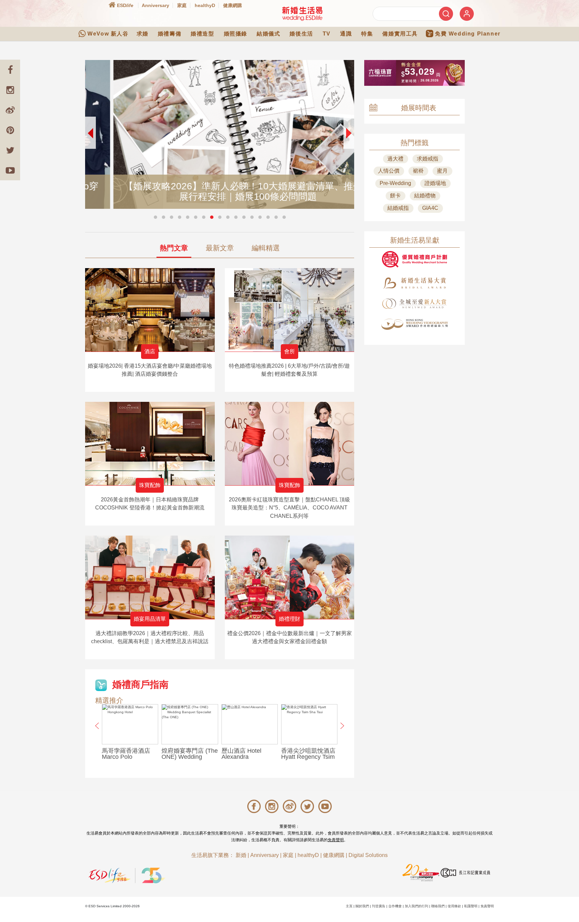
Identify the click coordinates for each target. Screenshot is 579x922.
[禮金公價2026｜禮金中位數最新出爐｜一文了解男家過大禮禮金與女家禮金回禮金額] (290, 577)
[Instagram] (10, 90)
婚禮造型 (202, 34)
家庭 (182, 5)
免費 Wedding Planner (468, 34)
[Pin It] (10, 130)
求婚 (142, 34)
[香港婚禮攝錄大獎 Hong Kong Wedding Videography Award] (414, 324)
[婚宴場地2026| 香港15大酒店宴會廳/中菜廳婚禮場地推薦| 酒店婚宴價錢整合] (150, 310)
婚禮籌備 (169, 34)
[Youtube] (10, 170)
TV (327, 34)
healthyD (205, 5)
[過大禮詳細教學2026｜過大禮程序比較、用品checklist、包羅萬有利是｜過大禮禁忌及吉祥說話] (150, 577)
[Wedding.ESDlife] (302, 13)
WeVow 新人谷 (107, 34)
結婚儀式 (268, 34)
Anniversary (155, 5)
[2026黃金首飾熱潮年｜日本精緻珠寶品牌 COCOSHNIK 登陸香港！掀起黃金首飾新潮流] (150, 443)
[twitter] (10, 150)
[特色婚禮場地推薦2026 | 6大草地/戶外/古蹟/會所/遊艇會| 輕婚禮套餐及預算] (290, 310)
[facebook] (10, 70)
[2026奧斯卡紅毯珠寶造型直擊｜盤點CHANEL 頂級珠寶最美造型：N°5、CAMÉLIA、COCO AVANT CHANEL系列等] (290, 443)
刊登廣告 (378, 906)
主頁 (349, 906)
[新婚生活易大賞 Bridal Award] (414, 283)
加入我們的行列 (416, 906)
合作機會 (395, 906)
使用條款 (454, 906)
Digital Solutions (368, 855)
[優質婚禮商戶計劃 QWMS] (414, 259)
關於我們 (362, 906)
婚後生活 (301, 34)
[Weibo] (10, 110)
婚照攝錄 (235, 34)
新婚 (241, 855)
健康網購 (232, 5)
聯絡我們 (438, 906)
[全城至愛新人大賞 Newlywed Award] (414, 304)
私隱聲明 (470, 906)
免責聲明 (336, 840)
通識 (346, 34)
